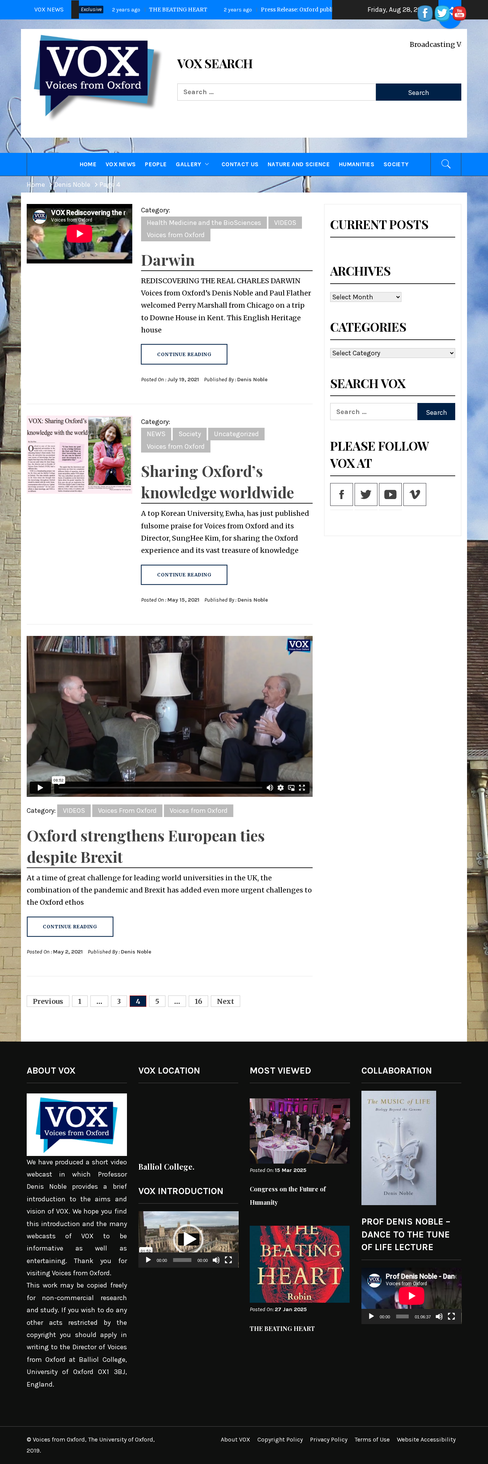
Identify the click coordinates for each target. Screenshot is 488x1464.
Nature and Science (299, 164)
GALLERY (188, 164)
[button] (188, 1239)
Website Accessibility (426, 1439)
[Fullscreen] (228, 1264)
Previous (48, 1001)
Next (225, 1001)
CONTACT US (240, 164)
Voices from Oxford (176, 235)
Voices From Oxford (127, 810)
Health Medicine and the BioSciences (204, 222)
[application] (188, 1239)
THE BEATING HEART (282, 1328)
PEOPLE (156, 164)
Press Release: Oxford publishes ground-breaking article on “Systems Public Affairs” (285, 9)
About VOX (235, 1439)
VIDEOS (285, 222)
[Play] (148, 1264)
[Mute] (216, 1264)
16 (198, 1001)
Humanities (356, 164)
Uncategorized (236, 434)
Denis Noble (252, 379)
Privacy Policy (328, 1439)
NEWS (156, 434)
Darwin (168, 259)
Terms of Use (372, 1439)
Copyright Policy (280, 1439)
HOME (88, 164)
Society (396, 164)
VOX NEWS (121, 164)
